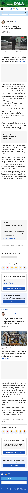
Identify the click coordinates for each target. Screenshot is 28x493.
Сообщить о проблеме (14, 478)
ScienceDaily (5, 358)
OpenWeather (21, 61)
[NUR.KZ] (14, 9)
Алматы (8, 257)
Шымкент (14, 257)
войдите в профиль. (9, 283)
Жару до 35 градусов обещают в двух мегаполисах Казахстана (14, 136)
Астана (3, 257)
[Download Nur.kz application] (14, 3)
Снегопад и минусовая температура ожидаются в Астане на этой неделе (14, 232)
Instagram (15, 301)
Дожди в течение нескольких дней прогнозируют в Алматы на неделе (14, 226)
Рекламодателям (14, 482)
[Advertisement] (14, 73)
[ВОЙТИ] (25, 9)
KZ (23, 9)
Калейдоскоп (4, 309)
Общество (4, 18)
